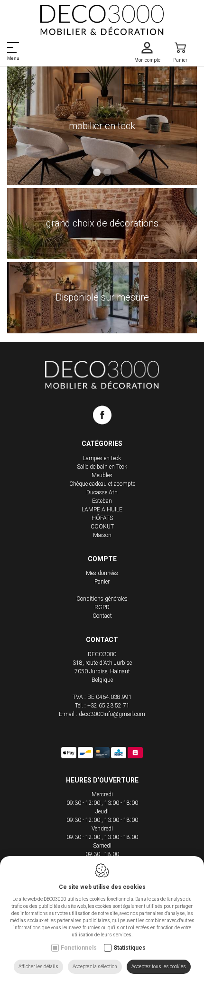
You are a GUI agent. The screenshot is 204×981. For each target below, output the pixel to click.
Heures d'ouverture (102, 780)
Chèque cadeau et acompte (102, 484)
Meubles (102, 475)
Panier (102, 581)
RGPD (102, 607)
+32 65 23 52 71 (108, 705)
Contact (102, 616)
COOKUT (102, 526)
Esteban (102, 501)
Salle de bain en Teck (102, 466)
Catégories (102, 443)
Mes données (102, 573)
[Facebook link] (102, 417)
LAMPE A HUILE (102, 509)
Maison (102, 535)
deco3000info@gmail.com (112, 714)
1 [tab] (97, 172)
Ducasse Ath (102, 492)
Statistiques (129, 947)
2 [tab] (107, 172)
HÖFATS (102, 518)
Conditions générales (102, 598)
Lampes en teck (102, 458)
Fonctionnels (79, 947)
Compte (102, 559)
